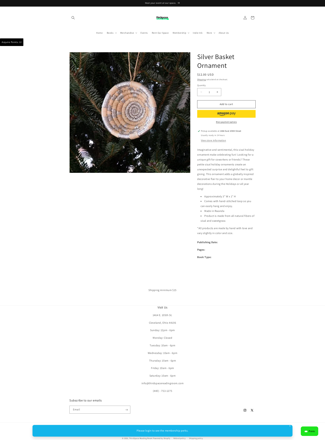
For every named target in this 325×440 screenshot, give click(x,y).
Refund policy (180, 438)
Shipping (201, 79)
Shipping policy (196, 438)
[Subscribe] (126, 410)
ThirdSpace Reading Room (140, 438)
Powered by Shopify (161, 438)
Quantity (201, 85)
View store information (213, 140)
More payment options (226, 122)
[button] (73, 17)
